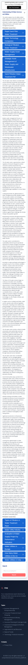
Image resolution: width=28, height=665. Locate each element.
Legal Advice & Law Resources (13, 629)
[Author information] (24, 12)
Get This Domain (14, 7)
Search (14, 575)
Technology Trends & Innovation (14, 634)
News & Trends (8, 632)
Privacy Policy (8, 645)
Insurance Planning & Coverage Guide (15, 622)
